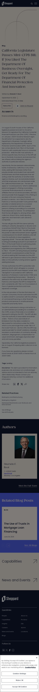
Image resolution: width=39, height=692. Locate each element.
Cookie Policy (30, 667)
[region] (19, 673)
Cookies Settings (19, 674)
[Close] (37, 658)
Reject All (19, 680)
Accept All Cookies (19, 687)
